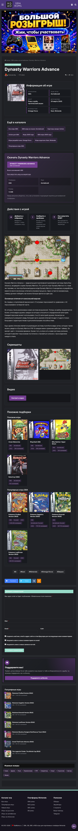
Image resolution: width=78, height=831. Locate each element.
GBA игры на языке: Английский (33, 129)
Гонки (6, 771)
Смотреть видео (17, 398)
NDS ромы (31, 804)
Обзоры (56, 801)
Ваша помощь (58, 810)
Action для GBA (14, 134)
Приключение (28, 771)
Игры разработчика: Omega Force (20, 140)
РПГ (36, 771)
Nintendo (33, 572)
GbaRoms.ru (18, 825)
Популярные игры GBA (16, 146)
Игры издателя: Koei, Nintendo (45, 140)
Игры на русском (8, 810)
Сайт (42, 628)
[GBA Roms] (14, 4)
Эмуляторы (57, 804)
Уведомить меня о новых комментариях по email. (23, 640)
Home (8, 60)
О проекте (57, 808)
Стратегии (61, 771)
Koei (23, 572)
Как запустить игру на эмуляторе (19, 174)
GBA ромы (31, 801)
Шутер (69, 771)
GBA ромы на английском (19, 60)
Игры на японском (8, 817)
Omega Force (47, 572)
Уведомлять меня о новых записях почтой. (20, 644)
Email (7, 628)
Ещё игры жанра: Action (56, 129)
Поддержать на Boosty (39, 678)
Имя (7, 621)
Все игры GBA (13, 129)
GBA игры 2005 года (44, 134)
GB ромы (31, 810)
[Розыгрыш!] (39, 32)
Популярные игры (8, 804)
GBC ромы (31, 808)
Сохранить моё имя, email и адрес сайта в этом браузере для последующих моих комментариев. (39, 636)
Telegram (57, 814)
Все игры (5, 801)
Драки (13, 771)
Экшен (60, 572)
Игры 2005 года (28, 134)
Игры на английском (9, 814)
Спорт (53, 771)
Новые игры (6, 808)
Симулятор (44, 771)
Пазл (19, 771)
